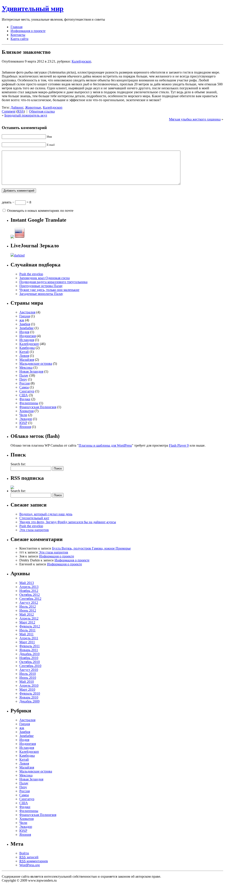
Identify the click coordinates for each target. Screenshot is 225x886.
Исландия (26, 340)
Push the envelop (31, 274)
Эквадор (25, 419)
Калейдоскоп (81, 61)
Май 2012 (26, 614)
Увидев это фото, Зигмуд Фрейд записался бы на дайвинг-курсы (67, 522)
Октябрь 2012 (29, 595)
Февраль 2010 (29, 693)
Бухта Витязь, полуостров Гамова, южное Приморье (91, 548)
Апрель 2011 (28, 638)
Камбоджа (27, 348)
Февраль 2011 (29, 646)
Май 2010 (26, 681)
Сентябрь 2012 (30, 598)
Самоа (24, 387)
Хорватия (26, 411)
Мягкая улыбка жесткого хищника (195, 119)
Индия (24, 332)
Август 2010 (28, 670)
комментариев (33, 861)
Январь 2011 (28, 650)
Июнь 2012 (27, 610)
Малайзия (26, 359)
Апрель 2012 (28, 618)
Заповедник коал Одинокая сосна (44, 278)
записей (28, 857)
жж (21, 320)
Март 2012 (27, 622)
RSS (20, 111)
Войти (24, 853)
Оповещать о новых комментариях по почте (40, 210)
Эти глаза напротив (34, 530)
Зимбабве (26, 328)
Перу (23, 379)
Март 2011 (27, 642)
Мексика (26, 367)
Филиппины (28, 403)
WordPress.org (29, 865)
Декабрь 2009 (29, 701)
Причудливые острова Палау (41, 286)
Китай (24, 352)
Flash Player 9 (179, 445)
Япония (25, 427)
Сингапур (26, 391)
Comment (8, 111)
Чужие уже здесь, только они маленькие (49, 290)
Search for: (18, 464)
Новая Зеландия (31, 371)
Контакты (18, 35)
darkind (19, 255)
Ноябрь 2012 (28, 591)
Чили (23, 415)
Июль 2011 (27, 630)
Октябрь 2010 (29, 662)
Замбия (24, 324)
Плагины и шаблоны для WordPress (105, 445)
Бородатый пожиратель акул (25, 115)
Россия (24, 383)
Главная (16, 27)
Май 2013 (26, 583)
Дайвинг (17, 107)
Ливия (24, 356)
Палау (23, 375)
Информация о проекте (28, 31)
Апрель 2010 (28, 685)
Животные (33, 107)
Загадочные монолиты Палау (41, 294)
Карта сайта (19, 39)
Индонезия (27, 336)
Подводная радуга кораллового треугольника (53, 282)
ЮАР (23, 423)
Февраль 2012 (29, 626)
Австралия (27, 312)
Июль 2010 (27, 674)
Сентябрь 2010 (30, 666)
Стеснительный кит (34, 518)
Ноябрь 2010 (28, 658)
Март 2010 (27, 689)
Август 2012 (28, 602)
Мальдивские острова (35, 363)
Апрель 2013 (28, 587)
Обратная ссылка (42, 111)
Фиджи (24, 399)
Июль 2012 (27, 606)
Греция (24, 316)
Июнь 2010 (27, 677)
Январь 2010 (28, 697)
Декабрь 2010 (29, 654)
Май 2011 (26, 634)
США (23, 395)
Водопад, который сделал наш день (45, 514)
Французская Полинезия (37, 407)
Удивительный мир (33, 9)
